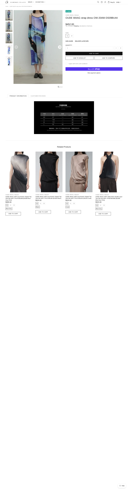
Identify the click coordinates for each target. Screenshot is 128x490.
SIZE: (67, 33)
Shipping (76, 26)
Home (7, 6)
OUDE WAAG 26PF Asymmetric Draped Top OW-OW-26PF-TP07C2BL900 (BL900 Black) (48, 197)
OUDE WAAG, (70, 15)
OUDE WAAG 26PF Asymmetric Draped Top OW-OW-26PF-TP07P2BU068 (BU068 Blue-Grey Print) (18, 198)
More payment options (94, 73)
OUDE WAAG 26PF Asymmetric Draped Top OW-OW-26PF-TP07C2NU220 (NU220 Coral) (78, 197)
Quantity (69, 45)
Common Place (16, 2)
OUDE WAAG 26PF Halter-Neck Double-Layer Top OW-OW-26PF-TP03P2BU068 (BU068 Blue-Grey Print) (109, 198)
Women (76, 15)
